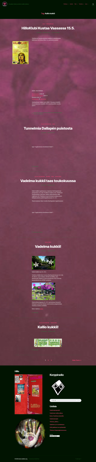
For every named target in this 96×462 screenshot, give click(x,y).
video (53, 124)
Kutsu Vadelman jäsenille (57, 416)
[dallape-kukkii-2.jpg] (48, 291)
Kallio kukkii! (48, 327)
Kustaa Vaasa (50, 112)
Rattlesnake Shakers (37, 95)
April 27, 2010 (52, 250)
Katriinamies (35, 94)
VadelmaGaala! (54, 419)
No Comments (56, 32)
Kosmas (45, 112)
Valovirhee (43, 99)
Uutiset (71, 4)
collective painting (46, 124)
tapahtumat (58, 176)
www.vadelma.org (22, 458)
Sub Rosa (40, 232)
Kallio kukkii (35, 112)
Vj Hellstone (40, 114)
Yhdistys (65, 4)
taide (52, 176)
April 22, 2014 (47, 32)
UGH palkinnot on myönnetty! (58, 427)
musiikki (48, 176)
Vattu (45, 132)
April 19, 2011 (52, 185)
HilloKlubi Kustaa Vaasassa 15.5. (48, 28)
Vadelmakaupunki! (55, 410)
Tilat (75, 4)
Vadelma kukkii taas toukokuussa (48, 181)
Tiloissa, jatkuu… (54, 421)
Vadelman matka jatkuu (56, 413)
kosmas (45, 331)
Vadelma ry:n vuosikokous (57, 424)
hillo (44, 23)
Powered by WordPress (34, 458)
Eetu (40, 32)
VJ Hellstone (35, 99)
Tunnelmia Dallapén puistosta (48, 128)
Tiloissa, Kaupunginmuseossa (58, 430)
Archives (51, 434)
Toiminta (81, 4)
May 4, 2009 (52, 331)
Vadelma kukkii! (48, 246)
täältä (41, 309)
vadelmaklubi (49, 23)
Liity (86, 4)
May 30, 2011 (52, 132)
